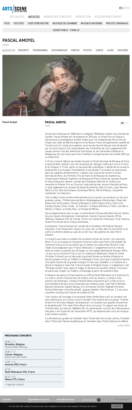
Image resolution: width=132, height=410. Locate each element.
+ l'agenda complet (14, 384)
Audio (110, 50)
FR (120, 8)
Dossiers (123, 50)
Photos (87, 50)
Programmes (40, 50)
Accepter (117, 406)
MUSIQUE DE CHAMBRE (65, 23)
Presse (75, 50)
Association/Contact (108, 16)
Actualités (17, 16)
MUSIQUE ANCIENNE (91, 23)
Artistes (34, 16)
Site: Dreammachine (122, 399)
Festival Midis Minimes (16, 344)
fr (122, 123)
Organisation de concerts (38, 399)
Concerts (23, 50)
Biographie (8, 50)
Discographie (59, 50)
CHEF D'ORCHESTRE (38, 23)
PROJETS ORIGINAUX (117, 23)
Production (83, 16)
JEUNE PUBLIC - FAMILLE (66, 30)
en (127, 123)
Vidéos (99, 50)
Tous (7, 23)
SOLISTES (19, 23)
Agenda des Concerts (58, 16)
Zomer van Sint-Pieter (16, 354)
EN (128, 8)
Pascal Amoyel (9, 122)
